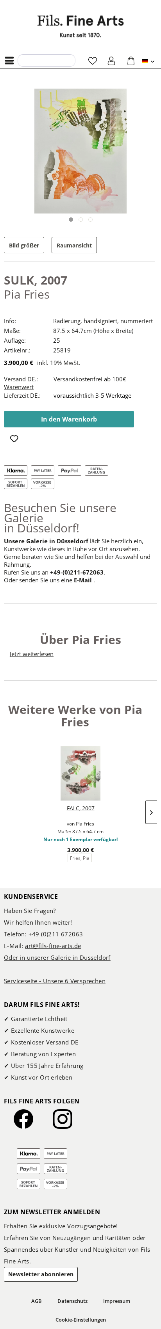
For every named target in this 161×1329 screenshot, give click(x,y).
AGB (36, 1300)
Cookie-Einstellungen (80, 1319)
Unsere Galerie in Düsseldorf (46, 541)
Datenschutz (72, 1300)
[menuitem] (11, 60)
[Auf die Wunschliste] (15, 439)
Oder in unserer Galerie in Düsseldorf (57, 957)
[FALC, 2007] (80, 773)
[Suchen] (26, 60)
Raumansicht (74, 245)
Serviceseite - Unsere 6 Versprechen (55, 981)
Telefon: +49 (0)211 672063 (43, 934)
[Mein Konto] (112, 60)
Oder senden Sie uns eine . (49, 580)
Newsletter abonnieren (40, 1274)
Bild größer (24, 245)
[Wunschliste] (92, 60)
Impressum (116, 1300)
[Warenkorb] (131, 60)
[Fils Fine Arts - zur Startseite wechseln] (80, 26)
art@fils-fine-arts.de (53, 946)
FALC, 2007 (81, 808)
